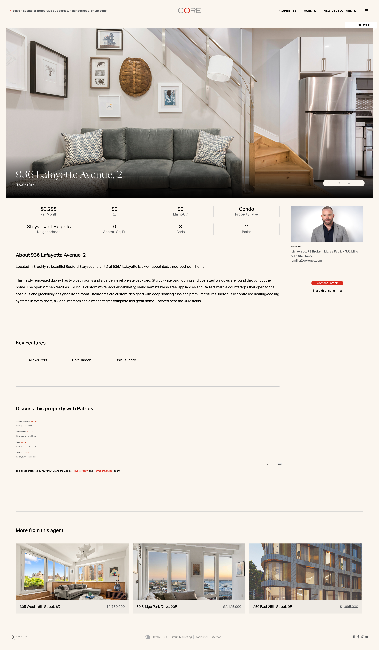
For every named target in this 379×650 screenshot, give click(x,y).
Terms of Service (103, 471)
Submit (280, 464)
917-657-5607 (301, 255)
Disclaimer (201, 637)
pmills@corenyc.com (306, 260)
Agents (310, 10)
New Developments (340, 10)
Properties (287, 10)
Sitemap (216, 637)
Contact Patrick (327, 283)
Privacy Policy (80, 471)
